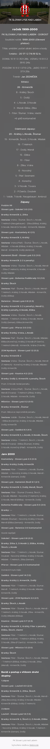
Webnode (34, 745)
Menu (46, 3)
